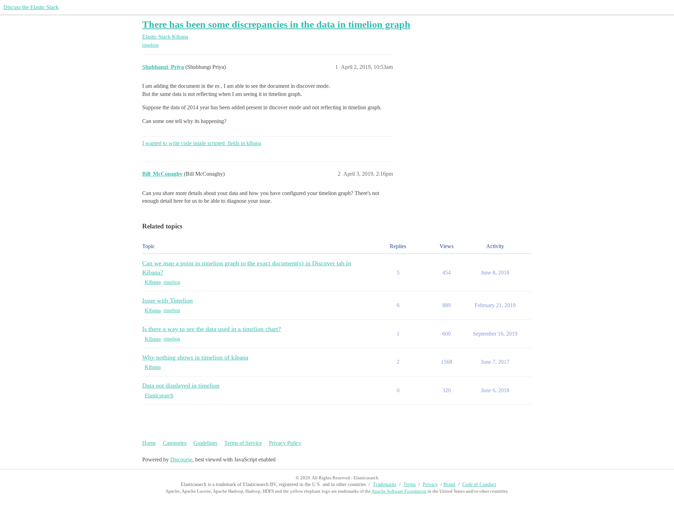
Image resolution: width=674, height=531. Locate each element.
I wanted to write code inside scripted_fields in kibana (201, 143)
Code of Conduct (479, 484)
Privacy (430, 484)
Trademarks (384, 484)
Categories (174, 443)
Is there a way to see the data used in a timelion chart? (211, 328)
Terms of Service (243, 443)
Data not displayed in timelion (180, 385)
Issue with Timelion (167, 300)
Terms (409, 484)
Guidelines (205, 443)
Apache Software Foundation (399, 491)
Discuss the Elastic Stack (31, 7)
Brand (449, 484)
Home (149, 443)
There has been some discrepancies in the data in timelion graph (276, 24)
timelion (150, 45)
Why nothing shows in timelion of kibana (195, 357)
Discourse (181, 459)
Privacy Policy (285, 443)
